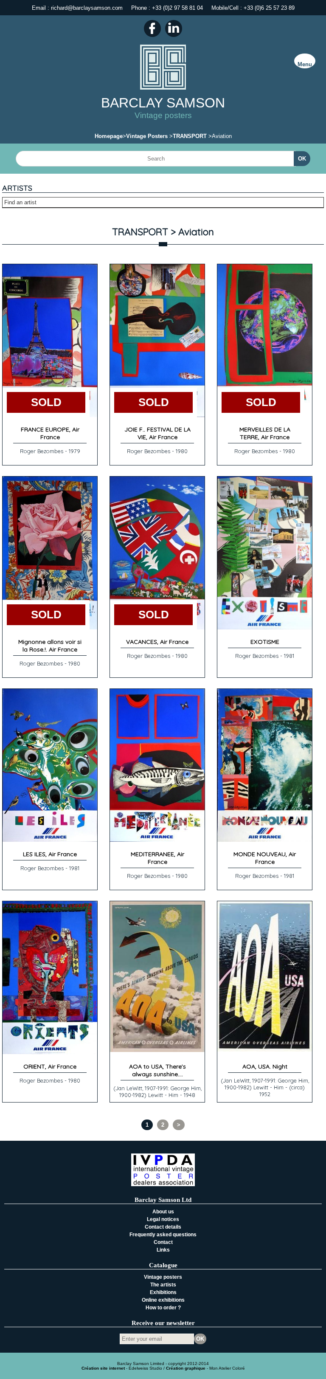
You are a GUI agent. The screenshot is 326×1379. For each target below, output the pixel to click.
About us (163, 1211)
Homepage (109, 136)
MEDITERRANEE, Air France (157, 858)
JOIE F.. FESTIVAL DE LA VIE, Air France (157, 433)
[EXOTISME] (264, 627)
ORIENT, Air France (49, 1066)
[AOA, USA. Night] (264, 1049)
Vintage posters (163, 1277)
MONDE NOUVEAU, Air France (264, 858)
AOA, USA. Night (264, 1066)
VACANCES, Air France (157, 642)
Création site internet (103, 1368)
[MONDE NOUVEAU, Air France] (264, 840)
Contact (163, 1242)
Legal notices (163, 1219)
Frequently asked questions (163, 1234)
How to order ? (163, 1307)
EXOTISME (264, 642)
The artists (163, 1284)
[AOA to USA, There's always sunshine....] (157, 1050)
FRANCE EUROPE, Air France (50, 433)
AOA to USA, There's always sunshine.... (157, 1070)
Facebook (152, 28)
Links (163, 1249)
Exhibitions (163, 1292)
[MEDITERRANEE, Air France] (157, 840)
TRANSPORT (190, 136)
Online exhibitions (163, 1300)
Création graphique (185, 1368)
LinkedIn (173, 28)
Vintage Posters (147, 136)
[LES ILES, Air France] (50, 840)
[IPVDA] (163, 1184)
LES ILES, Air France (50, 854)
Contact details (163, 1227)
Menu (305, 64)
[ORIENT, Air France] (50, 1052)
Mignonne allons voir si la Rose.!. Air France (50, 645)
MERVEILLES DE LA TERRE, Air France (264, 433)
